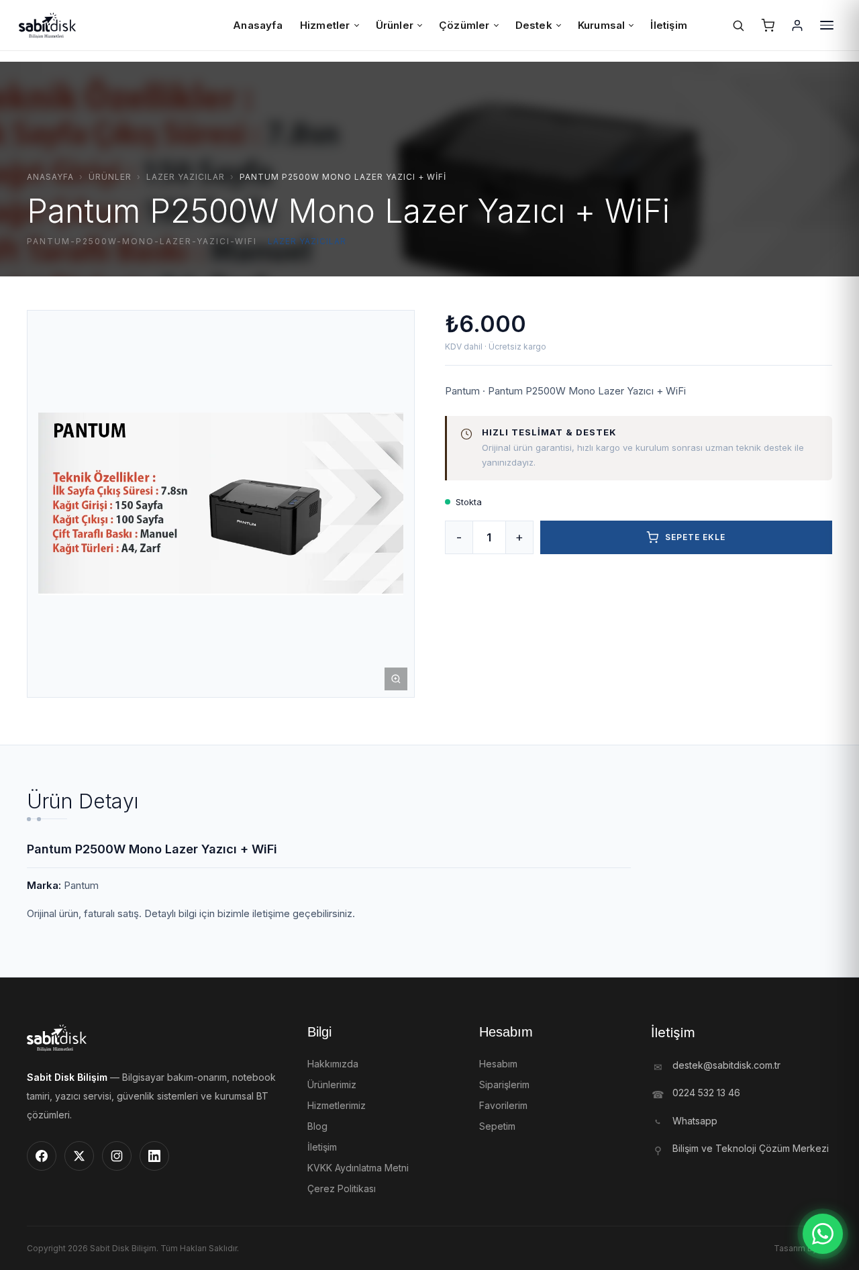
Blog (317, 1126)
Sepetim (497, 1126)
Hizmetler (325, 25)
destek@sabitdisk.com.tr (726, 1065)
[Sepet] (767, 25)
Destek (533, 25)
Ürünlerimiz (331, 1084)
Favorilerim (503, 1105)
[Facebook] (41, 1156)
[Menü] (826, 25)
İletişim (668, 25)
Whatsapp (694, 1120)
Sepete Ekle (695, 537)
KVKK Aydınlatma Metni (358, 1167)
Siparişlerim (504, 1084)
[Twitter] (79, 1156)
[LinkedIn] (154, 1156)
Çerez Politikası (341, 1188)
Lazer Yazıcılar (185, 177)
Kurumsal (601, 25)
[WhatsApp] (823, 1234)
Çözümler (464, 25)
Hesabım (498, 1063)
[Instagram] (117, 1156)
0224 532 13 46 (706, 1092)
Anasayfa (258, 25)
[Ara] (738, 25)
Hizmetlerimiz (336, 1105)
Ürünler (394, 25)
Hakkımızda (332, 1063)
